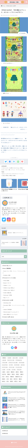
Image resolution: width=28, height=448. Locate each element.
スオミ (22, 364)
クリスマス (16, 364)
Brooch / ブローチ (7, 283)
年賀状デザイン (18, 376)
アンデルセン (19, 360)
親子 (16, 381)
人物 (3, 175)
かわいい (4, 173)
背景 (14, 175)
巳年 (7, 376)
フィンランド (19, 367)
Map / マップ (6, 297)
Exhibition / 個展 (6, 275)
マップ (13, 369)
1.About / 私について (7, 265)
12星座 (4, 357)
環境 (11, 175)
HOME (15, 442)
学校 (13, 374)
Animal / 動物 (6, 280)
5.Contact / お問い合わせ (8, 317)
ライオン (19, 369)
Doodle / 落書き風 (7, 292)
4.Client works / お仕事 (6, 168)
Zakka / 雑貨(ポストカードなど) (10, 314)
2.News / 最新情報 (6, 268)
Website (13, 222)
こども (21, 357)
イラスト (10, 173)
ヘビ (3, 369)
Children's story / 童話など (9, 290)
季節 (7, 175)
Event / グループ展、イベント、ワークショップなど (13, 169)
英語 (11, 381)
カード (11, 364)
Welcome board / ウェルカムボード (11, 312)
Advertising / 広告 (17, 168)
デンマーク (4, 367)
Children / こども (7, 285)
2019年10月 (5, 433)
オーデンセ (21, 362)
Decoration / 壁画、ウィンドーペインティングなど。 (13, 306)
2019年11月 (5, 430)
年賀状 (12, 376)
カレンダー (4, 364)
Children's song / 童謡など (9, 287)
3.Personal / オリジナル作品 (9, 277)
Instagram (9, 222)
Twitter (4, 222)
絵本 (3, 381)
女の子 (4, 374)
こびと (4, 360)
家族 (22, 374)
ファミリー (11, 367)
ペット (8, 369)
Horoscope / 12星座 (7, 295)
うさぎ (9, 357)
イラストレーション (18, 173)
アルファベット (10, 360)
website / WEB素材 (7, 309)
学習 (17, 374)
